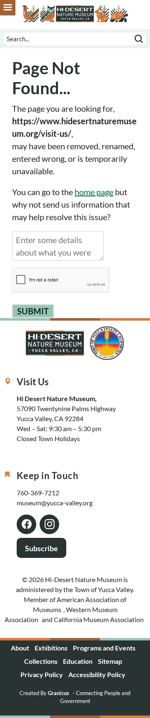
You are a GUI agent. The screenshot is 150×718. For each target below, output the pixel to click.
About (20, 648)
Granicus (58, 693)
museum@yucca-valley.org (54, 503)
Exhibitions (51, 648)
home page (94, 192)
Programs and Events (104, 648)
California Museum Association (99, 619)
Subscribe (41, 548)
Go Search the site (139, 39)
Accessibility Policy (96, 674)
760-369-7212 (38, 493)
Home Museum (75, 13)
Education (77, 661)
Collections (41, 661)
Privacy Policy (41, 674)
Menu (7, 7)
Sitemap (110, 661)
